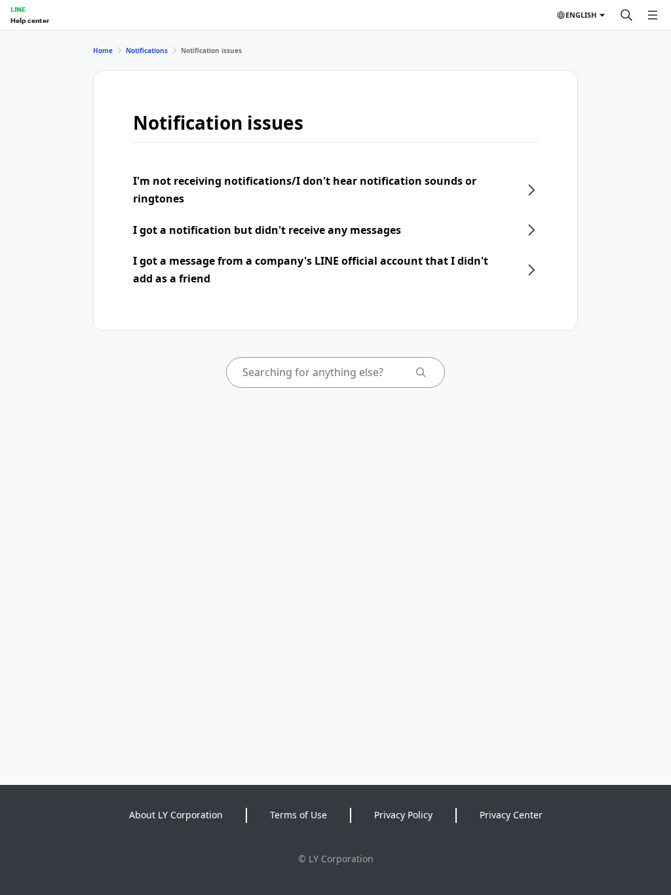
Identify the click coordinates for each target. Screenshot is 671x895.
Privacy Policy (403, 815)
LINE (18, 9)
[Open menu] (653, 15)
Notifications (147, 50)
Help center (29, 20)
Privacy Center (511, 815)
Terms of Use (298, 815)
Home (103, 50)
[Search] (626, 15)
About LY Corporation (176, 815)
